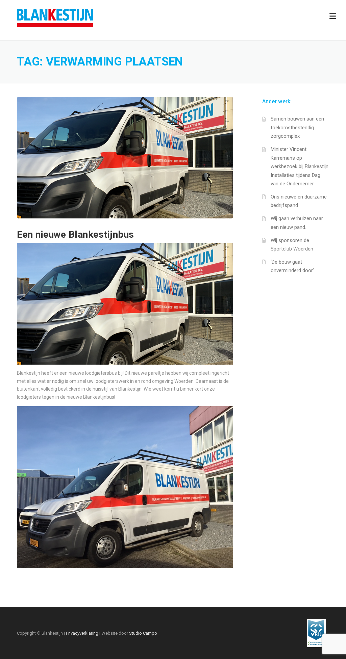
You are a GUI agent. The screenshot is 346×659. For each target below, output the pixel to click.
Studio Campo (143, 633)
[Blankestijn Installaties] (55, 17)
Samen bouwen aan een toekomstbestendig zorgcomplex (297, 127)
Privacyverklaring (82, 633)
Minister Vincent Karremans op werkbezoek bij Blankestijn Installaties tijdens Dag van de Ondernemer (299, 166)
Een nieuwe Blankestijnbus (75, 234)
